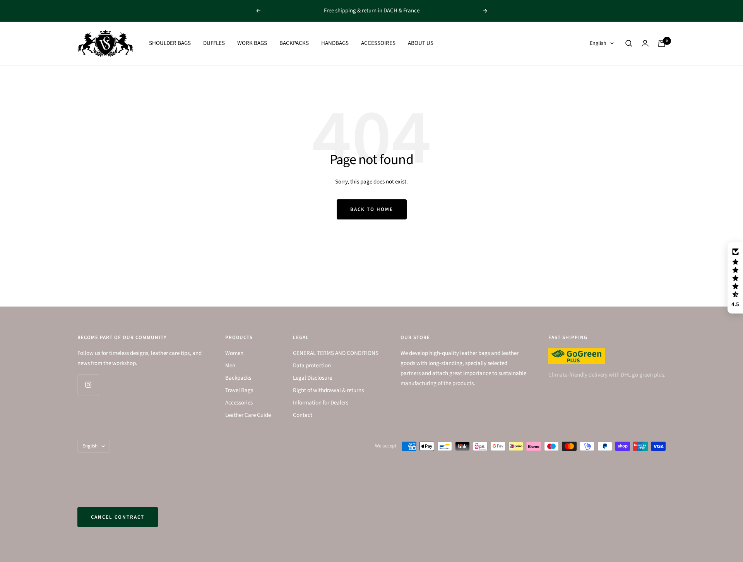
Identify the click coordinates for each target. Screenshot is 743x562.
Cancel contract (117, 517)
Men (230, 366)
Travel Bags (239, 390)
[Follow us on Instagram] (88, 385)
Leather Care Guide (248, 415)
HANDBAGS (335, 43)
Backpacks (238, 378)
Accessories (239, 403)
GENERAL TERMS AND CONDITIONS (335, 353)
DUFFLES (214, 43)
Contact (302, 415)
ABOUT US (420, 43)
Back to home (371, 209)
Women (234, 353)
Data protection (312, 366)
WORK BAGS (252, 43)
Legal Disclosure (312, 378)
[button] (735, 278)
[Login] (645, 43)
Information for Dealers (320, 403)
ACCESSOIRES (378, 43)
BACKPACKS (294, 43)
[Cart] (662, 43)
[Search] (628, 43)
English (598, 43)
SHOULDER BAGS (170, 43)
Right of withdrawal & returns (328, 390)
